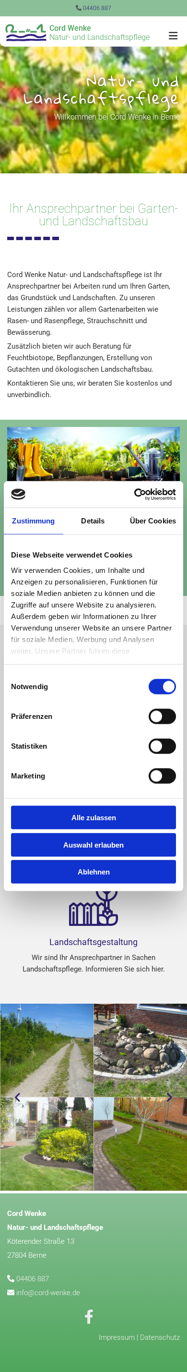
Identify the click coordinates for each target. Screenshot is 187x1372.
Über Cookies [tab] (153, 521)
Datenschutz (160, 1337)
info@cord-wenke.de (48, 1292)
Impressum (117, 1337)
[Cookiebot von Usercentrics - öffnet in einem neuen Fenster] (134, 494)
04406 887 (97, 8)
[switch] (162, 716)
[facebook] (88, 1316)
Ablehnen (94, 872)
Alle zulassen (93, 817)
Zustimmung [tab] (33, 521)
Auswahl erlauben (93, 844)
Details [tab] (93, 521)
